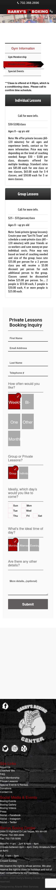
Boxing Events (8, 801)
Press (3, 811)
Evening (34, 545)
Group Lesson (13, 475)
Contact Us (6, 792)
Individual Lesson (23, 475)
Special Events (16, 71)
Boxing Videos (8, 808)
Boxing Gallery (8, 804)
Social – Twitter (8, 822)
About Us (5, 767)
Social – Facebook (10, 815)
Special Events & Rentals (14, 785)
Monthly (14, 439)
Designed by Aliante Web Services (19, 886)
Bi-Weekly (28, 404)
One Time (14, 424)
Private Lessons (16, 64)
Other (28, 422)
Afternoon (23, 545)
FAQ (2, 774)
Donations (5, 788)
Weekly (14, 402)
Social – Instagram (10, 818)
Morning (13, 545)
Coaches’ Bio (7, 770)
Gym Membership (17, 57)
